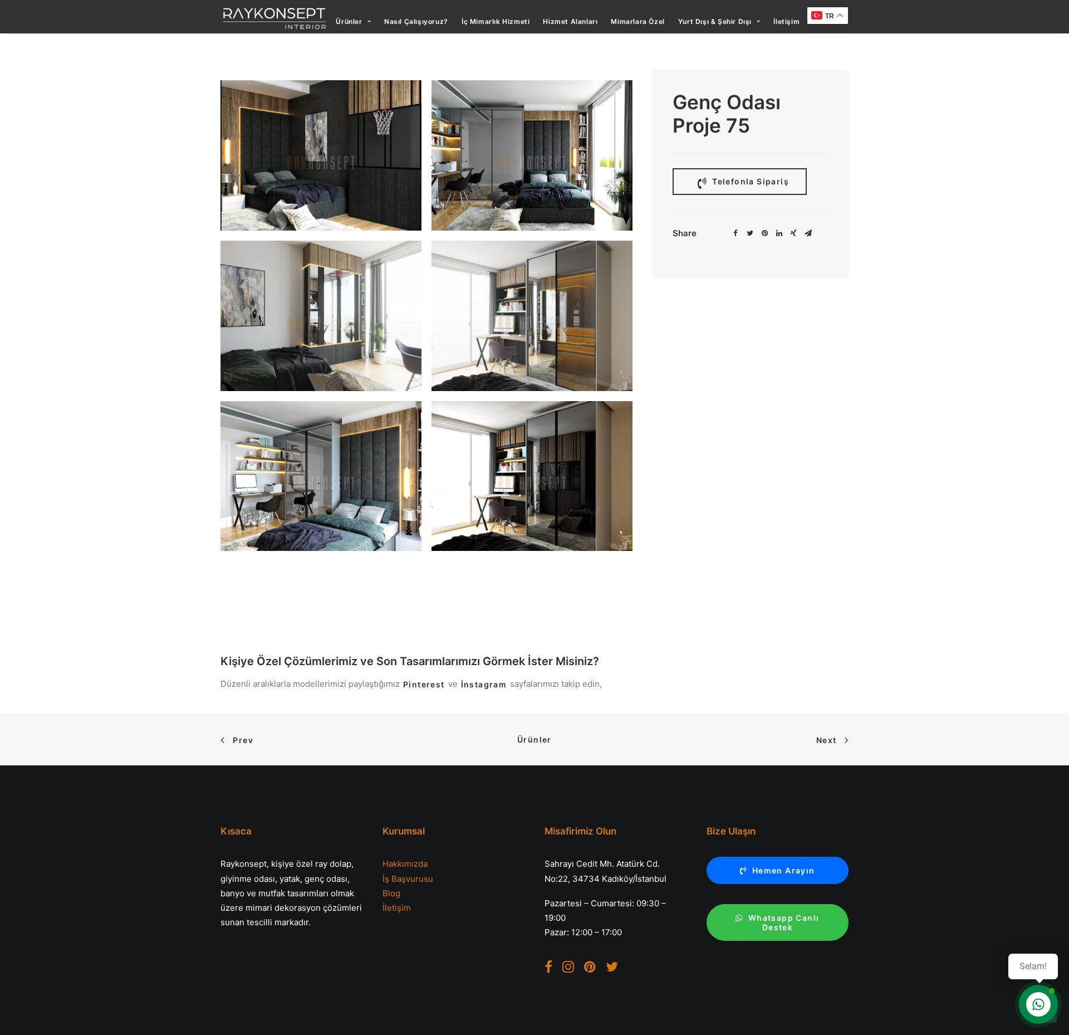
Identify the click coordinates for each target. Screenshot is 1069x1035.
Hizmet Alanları (570, 21)
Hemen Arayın (783, 870)
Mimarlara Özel (637, 21)
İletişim (786, 21)
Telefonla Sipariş (749, 181)
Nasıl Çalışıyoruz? (416, 21)
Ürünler (349, 21)
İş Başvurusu (408, 878)
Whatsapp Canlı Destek (785, 922)
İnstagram (484, 684)
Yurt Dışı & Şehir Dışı (715, 21)
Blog (391, 893)
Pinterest (424, 684)
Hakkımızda (405, 863)
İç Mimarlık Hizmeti (495, 21)
